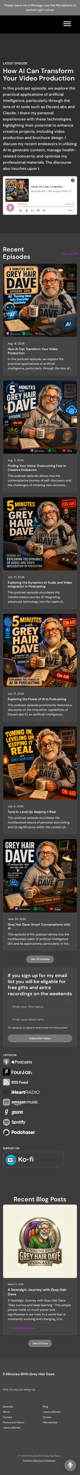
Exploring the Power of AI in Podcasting (37, 699)
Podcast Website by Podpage (39, 1460)
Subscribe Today (40, 1038)
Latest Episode (15, 63)
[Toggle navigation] (67, 24)
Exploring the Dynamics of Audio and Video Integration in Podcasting (40, 585)
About (6, 1411)
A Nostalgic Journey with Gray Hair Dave (37, 1291)
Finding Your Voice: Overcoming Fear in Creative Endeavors (37, 468)
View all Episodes (40, 959)
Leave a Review (11, 1427)
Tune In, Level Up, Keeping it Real (32, 812)
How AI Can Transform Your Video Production (39, 75)
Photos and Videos (13, 1422)
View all (67, 254)
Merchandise (50, 1422)
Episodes (8, 1406)
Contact (7, 1417)
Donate (47, 1417)
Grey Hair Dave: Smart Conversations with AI (39, 926)
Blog (45, 1406)
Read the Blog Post (23, 1328)
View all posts (40, 1343)
